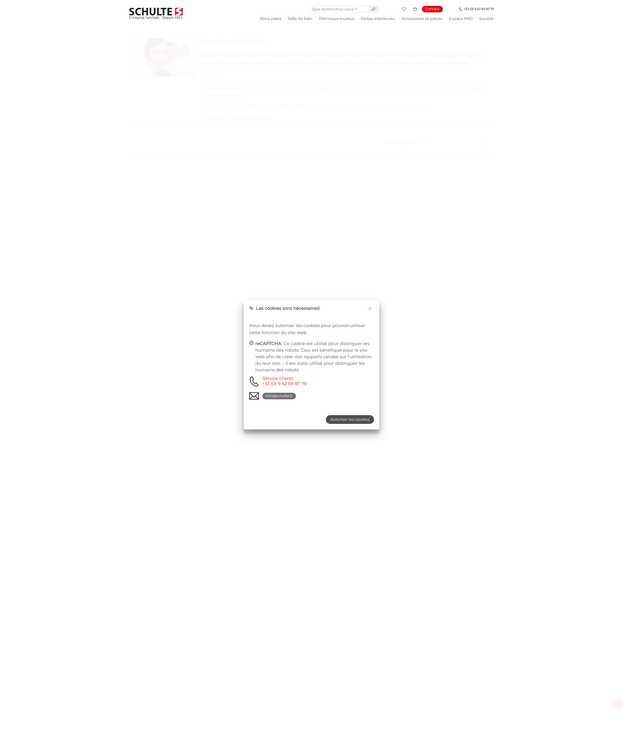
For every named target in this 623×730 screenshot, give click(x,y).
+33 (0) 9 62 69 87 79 (479, 9)
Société (486, 18)
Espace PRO (461, 18)
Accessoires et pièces (422, 18)
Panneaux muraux (336, 18)
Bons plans (271, 18)
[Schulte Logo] (156, 14)
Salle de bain (300, 18)
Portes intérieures (378, 18)
